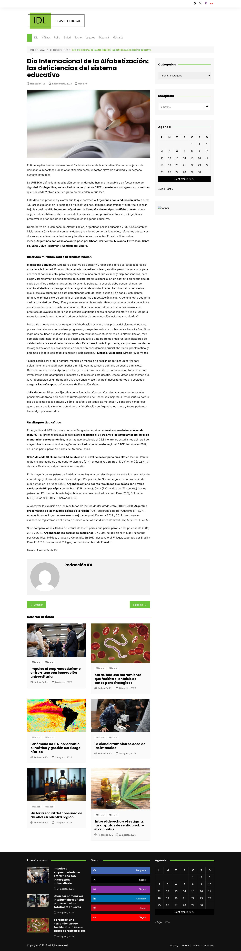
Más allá (118, 37)
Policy (185, 945)
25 (162, 172)
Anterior (38, 604)
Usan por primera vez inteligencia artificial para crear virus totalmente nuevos (69, 901)
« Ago (161, 189)
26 (169, 172)
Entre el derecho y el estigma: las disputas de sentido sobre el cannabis (119, 825)
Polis (57, 37)
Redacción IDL (37, 83)
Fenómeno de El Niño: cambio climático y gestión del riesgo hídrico (55, 748)
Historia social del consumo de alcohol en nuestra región (56, 815)
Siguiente (138, 604)
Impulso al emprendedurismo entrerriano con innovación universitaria (55, 672)
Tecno (78, 37)
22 (192, 165)
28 (184, 172)
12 (169, 158)
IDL (36, 37)
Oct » (170, 189)
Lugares (90, 37)
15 (192, 158)
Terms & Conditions (203, 945)
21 (184, 165)
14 (184, 158)
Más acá (104, 37)
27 (176, 172)
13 (176, 158)
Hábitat (46, 37)
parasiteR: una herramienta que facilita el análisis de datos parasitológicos (117, 679)
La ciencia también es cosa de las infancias (119, 746)
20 (176, 165)
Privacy (174, 945)
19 (169, 165)
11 (162, 158)
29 (192, 172)
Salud (67, 37)
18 (162, 165)
